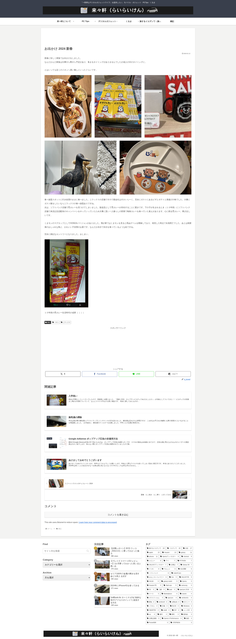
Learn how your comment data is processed (98, 522)
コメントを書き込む (118, 514)
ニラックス (66, 322)
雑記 (48, 322)
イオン (56, 322)
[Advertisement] (118, 38)
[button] (173, 374)
